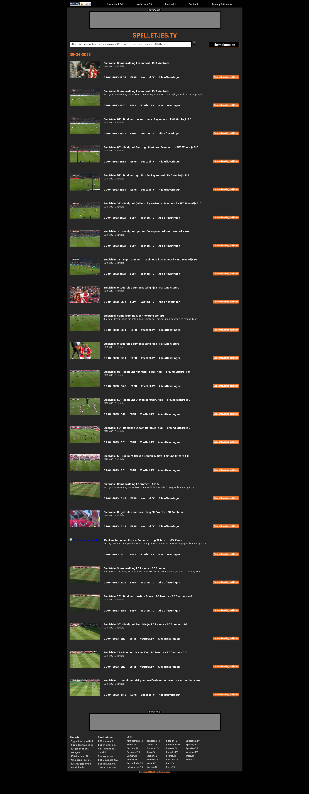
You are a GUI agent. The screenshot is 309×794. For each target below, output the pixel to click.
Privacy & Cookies (222, 4)
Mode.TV (151, 763)
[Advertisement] (155, 20)
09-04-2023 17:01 (114, 470)
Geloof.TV (132, 759)
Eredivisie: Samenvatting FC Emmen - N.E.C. (131, 484)
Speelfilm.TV (193, 741)
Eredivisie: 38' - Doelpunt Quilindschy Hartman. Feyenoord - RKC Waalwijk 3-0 (152, 203)
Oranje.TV (171, 756)
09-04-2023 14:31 (115, 583)
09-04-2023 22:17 (115, 105)
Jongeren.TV (153, 741)
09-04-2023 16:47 (115, 498)
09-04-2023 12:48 (115, 695)
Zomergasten (105, 756)
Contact (193, 4)
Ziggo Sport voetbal (81, 741)
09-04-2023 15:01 (115, 554)
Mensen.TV (152, 759)
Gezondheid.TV (135, 763)
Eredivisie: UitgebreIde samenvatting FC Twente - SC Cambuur (143, 512)
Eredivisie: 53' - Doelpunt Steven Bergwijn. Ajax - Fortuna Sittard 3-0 (147, 400)
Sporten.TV (192, 748)
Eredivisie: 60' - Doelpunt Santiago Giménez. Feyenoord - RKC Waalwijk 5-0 (151, 147)
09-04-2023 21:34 (115, 162)
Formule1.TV (133, 752)
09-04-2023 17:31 (114, 442)
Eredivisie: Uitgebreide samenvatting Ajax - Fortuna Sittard (141, 288)
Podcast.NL (171, 4)
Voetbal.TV (147, 77)
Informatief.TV (135, 767)
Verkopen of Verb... (80, 760)
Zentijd (102, 752)
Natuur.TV (171, 741)
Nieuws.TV (171, 748)
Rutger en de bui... (80, 748)
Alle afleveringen (169, 77)
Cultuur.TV (132, 748)
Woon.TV (190, 759)
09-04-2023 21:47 (115, 133)
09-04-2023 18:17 (114, 414)
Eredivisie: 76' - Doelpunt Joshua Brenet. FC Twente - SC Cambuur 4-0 (148, 596)
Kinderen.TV (152, 748)
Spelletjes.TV (193, 744)
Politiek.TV (172, 759)
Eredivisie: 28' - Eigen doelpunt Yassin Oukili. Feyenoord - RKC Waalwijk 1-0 (151, 260)
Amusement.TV (135, 741)
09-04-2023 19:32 (115, 302)
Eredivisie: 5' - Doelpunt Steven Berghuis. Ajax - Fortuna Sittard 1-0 (146, 456)
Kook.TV (150, 752)
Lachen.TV (151, 756)
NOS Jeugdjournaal (81, 763)
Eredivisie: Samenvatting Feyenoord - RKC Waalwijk (136, 63)
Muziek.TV (151, 767)
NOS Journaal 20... (80, 756)
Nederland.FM (115, 4)
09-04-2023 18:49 (115, 386)
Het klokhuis (77, 767)
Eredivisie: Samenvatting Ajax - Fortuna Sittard (134, 316)
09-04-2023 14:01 (115, 611)
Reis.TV (170, 763)
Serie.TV (170, 767)
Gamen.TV (132, 756)
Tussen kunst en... (107, 767)
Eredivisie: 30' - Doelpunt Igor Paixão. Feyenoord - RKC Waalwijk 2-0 (146, 231)
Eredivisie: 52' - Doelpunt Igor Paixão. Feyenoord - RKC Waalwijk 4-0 (146, 175)
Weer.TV (190, 756)
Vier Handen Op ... (107, 748)
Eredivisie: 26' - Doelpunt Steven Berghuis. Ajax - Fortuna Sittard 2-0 (147, 428)
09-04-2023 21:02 (115, 218)
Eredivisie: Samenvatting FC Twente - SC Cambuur (136, 568)
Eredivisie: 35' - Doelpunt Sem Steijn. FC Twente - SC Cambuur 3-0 (146, 624)
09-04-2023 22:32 (115, 77)
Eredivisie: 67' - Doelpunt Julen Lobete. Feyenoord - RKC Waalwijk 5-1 (147, 119)
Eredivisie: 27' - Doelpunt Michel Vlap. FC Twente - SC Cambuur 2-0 (145, 652)
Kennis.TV (151, 744)
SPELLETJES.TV (155, 35)
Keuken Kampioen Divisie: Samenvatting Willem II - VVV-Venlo (143, 540)
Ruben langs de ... (107, 745)
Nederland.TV (144, 4)
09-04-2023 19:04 (115, 330)
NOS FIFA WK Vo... (107, 763)
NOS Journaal (105, 741)
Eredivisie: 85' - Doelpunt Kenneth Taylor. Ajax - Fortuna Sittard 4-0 (147, 372)
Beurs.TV (131, 744)
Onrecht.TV (172, 752)
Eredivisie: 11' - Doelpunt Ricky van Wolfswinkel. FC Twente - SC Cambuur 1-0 (152, 680)
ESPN (133, 77)
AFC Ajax (75, 752)
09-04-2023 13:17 (114, 639)
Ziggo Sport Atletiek (81, 745)
